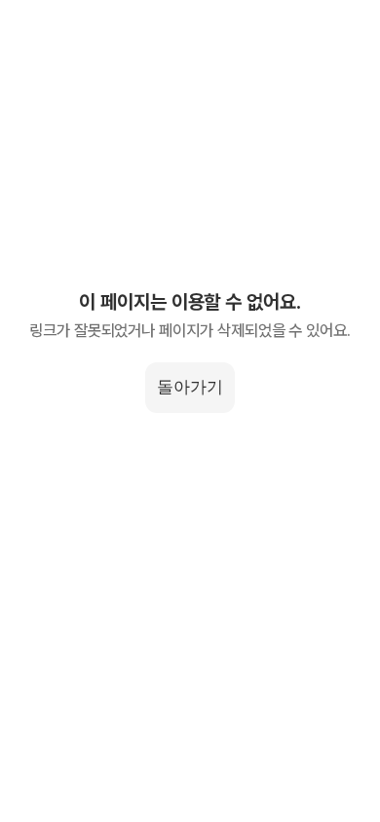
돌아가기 (190, 386)
